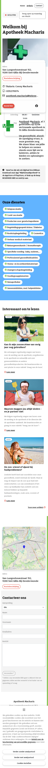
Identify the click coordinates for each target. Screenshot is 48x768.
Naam (4, 612)
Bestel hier (8, 106)
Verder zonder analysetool (24, 752)
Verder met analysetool (24, 757)
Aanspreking (7, 603)
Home (22, 6)
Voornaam (6, 622)
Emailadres (7, 632)
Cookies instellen (24, 763)
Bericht (5, 641)
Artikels (30, 6)
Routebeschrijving (12, 78)
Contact (39, 6)
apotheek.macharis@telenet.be (23, 95)
